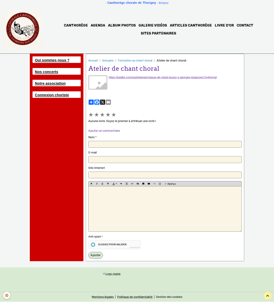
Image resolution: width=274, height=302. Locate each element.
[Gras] (91, 183)
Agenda (98, 25)
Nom (91, 137)
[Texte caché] (138, 183)
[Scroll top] (268, 296)
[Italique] (97, 183)
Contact (245, 25)
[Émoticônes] (160, 183)
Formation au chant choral (135, 60)
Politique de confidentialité (135, 297)
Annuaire (108, 60)
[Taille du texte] (108, 183)
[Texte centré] (127, 183)
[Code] (154, 183)
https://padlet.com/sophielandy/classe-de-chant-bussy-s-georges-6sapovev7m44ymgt (163, 77)
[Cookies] (6, 295)
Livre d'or (224, 25)
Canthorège (76, 25)
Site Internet (96, 168)
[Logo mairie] (137, 278)
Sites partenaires (158, 33)
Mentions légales (103, 297)
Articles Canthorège (191, 25)
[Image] (143, 183)
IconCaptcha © (135, 247)
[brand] (23, 29)
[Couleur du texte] (114, 183)
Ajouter (96, 255)
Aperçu (171, 183)
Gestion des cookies (169, 297)
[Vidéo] (149, 183)
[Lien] (132, 183)
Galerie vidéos (153, 25)
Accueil (93, 60)
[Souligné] (102, 183)
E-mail (92, 152)
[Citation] (121, 183)
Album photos (122, 25)
